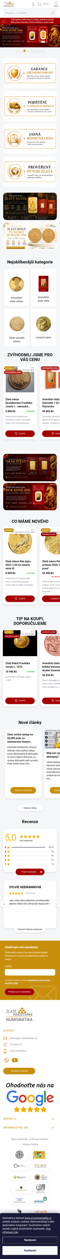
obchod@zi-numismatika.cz (23, 1038)
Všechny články (30, 808)
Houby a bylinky (30, 1144)
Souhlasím (30, 1250)
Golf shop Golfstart (38, 1139)
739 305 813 (16, 1044)
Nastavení (30, 1240)
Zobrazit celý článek (23, 790)
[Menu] (56, 4)
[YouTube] (14, 1059)
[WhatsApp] (6, 1059)
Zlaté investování (19, 1139)
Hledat (53, 13)
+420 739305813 (18, 1051)
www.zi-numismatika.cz (38, 1218)
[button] (56, 904)
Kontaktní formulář (19, 1071)
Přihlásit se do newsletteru (19, 992)
